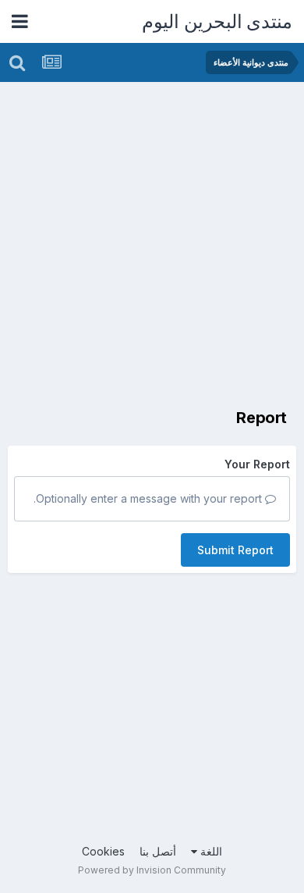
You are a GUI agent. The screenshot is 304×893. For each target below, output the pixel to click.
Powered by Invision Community (152, 870)
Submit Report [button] (235, 550)
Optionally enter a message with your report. (149, 498)
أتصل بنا (158, 851)
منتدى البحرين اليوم (217, 21)
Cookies (103, 851)
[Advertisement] (152, 242)
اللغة (209, 851)
